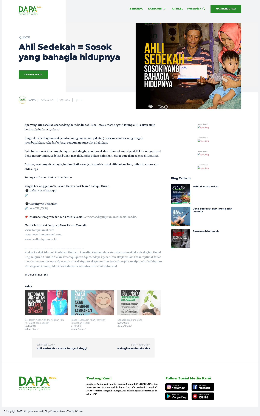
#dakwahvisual (107, 266)
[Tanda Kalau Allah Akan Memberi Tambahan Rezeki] (92, 302)
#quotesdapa (92, 257)
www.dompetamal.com (39, 230)
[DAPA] (23, 100)
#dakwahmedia (68, 266)
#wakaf (38, 252)
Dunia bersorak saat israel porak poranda (212, 210)
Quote (24, 37)
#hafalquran (154, 261)
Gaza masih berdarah (206, 231)
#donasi (49, 252)
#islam (58, 257)
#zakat (29, 252)
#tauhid (48, 257)
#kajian (147, 252)
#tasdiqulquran (73, 257)
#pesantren (108, 257)
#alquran (36, 257)
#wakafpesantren (61, 261)
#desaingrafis (88, 266)
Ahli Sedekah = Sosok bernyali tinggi (62, 348)
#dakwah (136, 252)
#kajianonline (100, 261)
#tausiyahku (49, 266)
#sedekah (61, 252)
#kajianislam (100, 252)
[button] (196, 8)
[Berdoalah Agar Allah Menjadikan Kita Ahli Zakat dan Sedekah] (46, 302)
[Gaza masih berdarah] (180, 238)
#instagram (32, 266)
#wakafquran (81, 261)
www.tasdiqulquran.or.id (41, 239)
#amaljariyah (136, 261)
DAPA (32, 99)
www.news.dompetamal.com (43, 234)
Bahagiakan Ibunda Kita (129, 320)
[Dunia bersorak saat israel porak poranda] (180, 216)
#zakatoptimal (143, 257)
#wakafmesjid (118, 261)
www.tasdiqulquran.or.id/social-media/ (112, 217)
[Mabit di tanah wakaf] (180, 194)
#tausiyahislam (120, 252)
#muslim (85, 252)
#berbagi (73, 252)
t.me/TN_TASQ (38, 208)
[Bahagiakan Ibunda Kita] (139, 302)
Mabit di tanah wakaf (205, 186)
